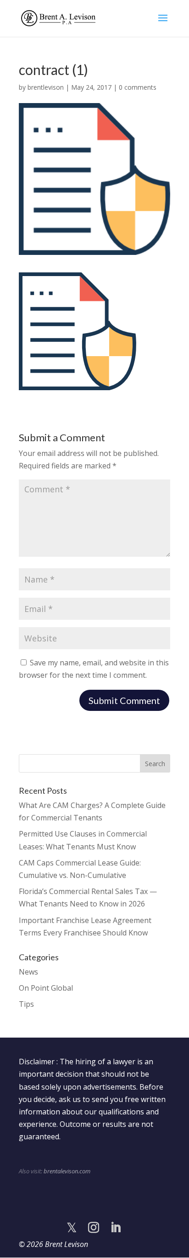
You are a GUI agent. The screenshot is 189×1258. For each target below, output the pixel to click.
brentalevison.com (67, 1171)
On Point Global (46, 988)
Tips (26, 1004)
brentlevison (46, 87)
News (28, 972)
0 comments (137, 87)
